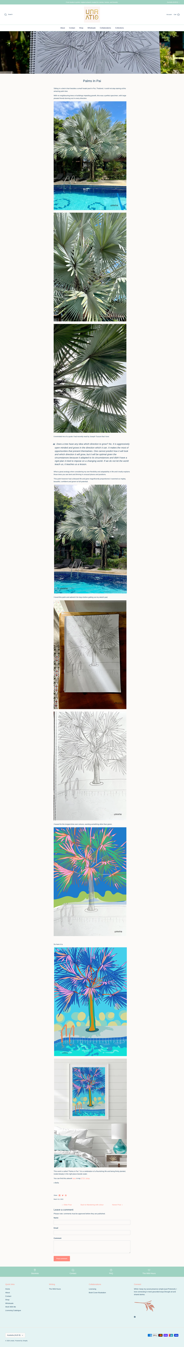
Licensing (92, 1289)
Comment (57, 1238)
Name (56, 1218)
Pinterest (171, 1289)
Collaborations (105, 28)
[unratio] (92, 15)
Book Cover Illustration (97, 1292)
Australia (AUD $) (172, 2)
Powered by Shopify (21, 1340)
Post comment (61, 1258)
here (74, 1178)
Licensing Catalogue (13, 1310)
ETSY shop (85, 1178)
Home (7, 1289)
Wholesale (92, 28)
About (62, 28)
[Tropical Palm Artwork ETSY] (90, 1055)
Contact (72, 28)
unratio (12, 1340)
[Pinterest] (135, 1317)
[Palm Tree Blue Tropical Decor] (90, 1167)
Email (56, 1228)
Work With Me (10, 1307)
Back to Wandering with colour (92, 1205)
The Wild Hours (55, 1289)
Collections (119, 28)
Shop (81, 28)
